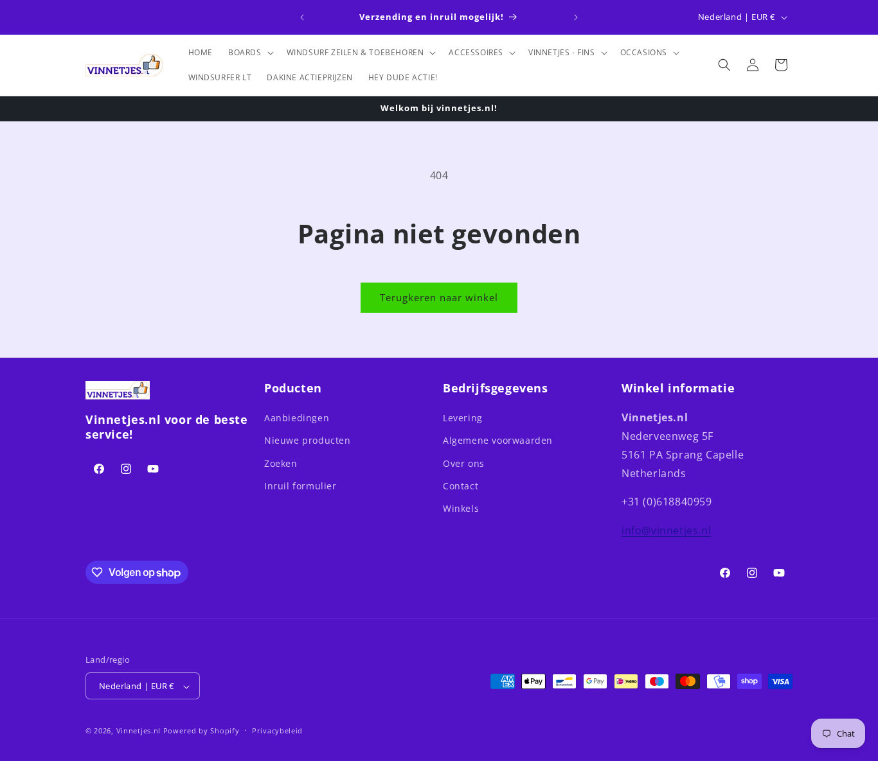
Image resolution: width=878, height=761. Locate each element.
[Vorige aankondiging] (302, 17)
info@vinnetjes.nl (666, 530)
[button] (249, 53)
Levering (463, 418)
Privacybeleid (277, 730)
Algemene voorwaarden (498, 441)
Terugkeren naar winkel (439, 297)
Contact (460, 486)
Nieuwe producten (307, 441)
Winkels (461, 508)
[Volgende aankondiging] (576, 17)
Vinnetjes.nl (138, 731)
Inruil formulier (300, 486)
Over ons (464, 463)
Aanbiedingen (296, 418)
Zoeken (281, 463)
